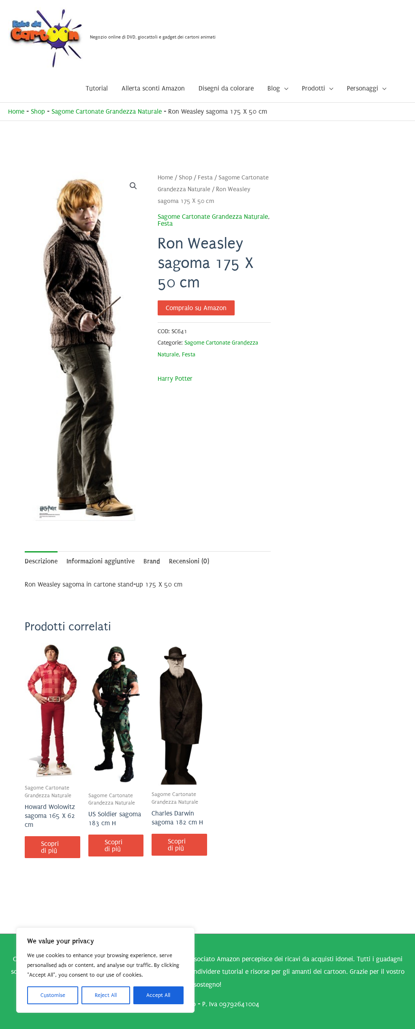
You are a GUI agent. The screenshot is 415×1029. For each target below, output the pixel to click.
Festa (205, 177)
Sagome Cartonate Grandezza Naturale (106, 111)
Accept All (158, 995)
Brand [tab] (151, 561)
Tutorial (97, 88)
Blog (273, 88)
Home (16, 111)
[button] (133, 186)
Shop (38, 111)
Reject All (106, 995)
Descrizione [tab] (41, 561)
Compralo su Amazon (196, 308)
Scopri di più (50, 847)
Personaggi (362, 88)
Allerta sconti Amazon (153, 88)
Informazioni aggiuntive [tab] (100, 561)
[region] (105, 970)
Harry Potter (175, 378)
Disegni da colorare (226, 88)
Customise (53, 995)
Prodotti (313, 88)
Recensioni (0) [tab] (189, 561)
